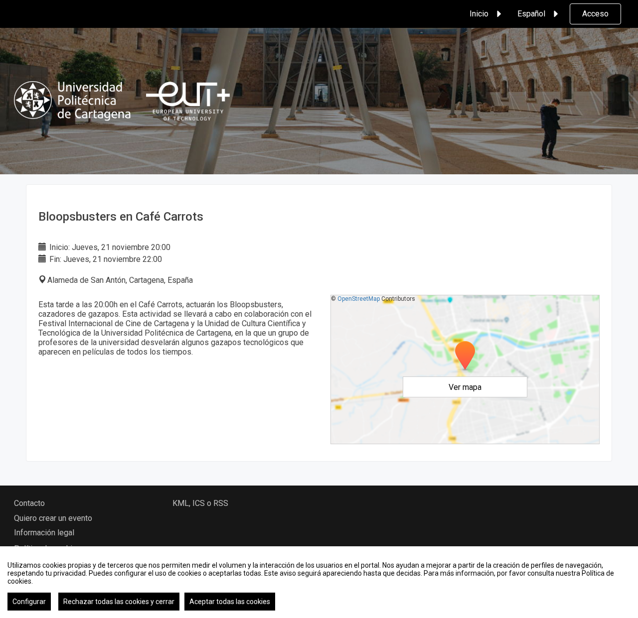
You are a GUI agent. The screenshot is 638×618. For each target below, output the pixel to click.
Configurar (29, 602)
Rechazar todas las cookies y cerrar (118, 602)
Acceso (595, 13)
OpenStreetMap (358, 298)
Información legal (44, 532)
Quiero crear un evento (53, 518)
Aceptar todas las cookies (229, 602)
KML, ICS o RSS (200, 503)
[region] (319, 582)
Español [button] (531, 13)
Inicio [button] (479, 13)
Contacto (29, 503)
